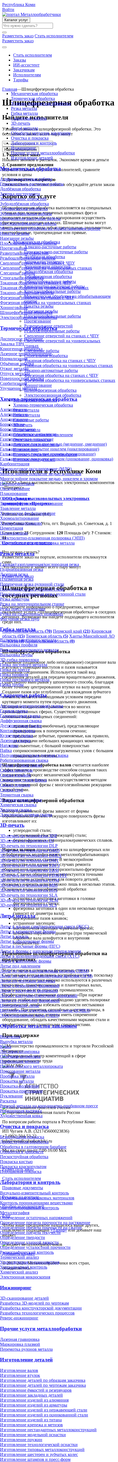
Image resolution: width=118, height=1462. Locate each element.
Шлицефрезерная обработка (26, 312)
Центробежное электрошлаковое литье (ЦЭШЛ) (45, 1010)
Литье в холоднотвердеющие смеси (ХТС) (39, 956)
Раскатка (8, 1101)
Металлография (14, 1212)
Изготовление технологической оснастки (39, 1444)
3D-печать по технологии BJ (27, 840)
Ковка (5, 1046)
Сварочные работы (29, 118)
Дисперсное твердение (21, 339)
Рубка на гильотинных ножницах (31, 614)
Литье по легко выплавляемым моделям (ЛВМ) (44, 971)
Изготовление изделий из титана (31, 1419)
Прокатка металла (17, 1081)
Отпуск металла (15, 373)
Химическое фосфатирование (27, 513)
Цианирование (14, 533)
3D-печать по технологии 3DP (28, 835)
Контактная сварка (17, 730)
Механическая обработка (34, 93)
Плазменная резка (16, 579)
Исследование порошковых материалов (37, 1198)
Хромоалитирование (19, 518)
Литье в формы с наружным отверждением (40, 951)
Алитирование (14, 414)
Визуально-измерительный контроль (34, 1193)
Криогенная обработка (21, 348)
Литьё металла (24, 128)
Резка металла (24, 108)
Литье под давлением (20, 966)
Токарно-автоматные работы (27, 292)
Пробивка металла (17, 1076)
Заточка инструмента (20, 193)
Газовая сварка (14, 710)
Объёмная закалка (17, 363)
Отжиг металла (14, 368)
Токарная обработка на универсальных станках (44, 287)
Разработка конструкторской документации (41, 1308)
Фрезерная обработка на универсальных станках (45, 302)
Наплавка (9, 745)
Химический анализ (19, 1272)
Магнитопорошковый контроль (29, 1207)
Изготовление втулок (20, 1375)
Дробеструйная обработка (24, 1141)
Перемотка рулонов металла (26, 1349)
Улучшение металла (18, 388)
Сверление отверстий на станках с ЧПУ (37, 263)
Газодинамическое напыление (28, 434)
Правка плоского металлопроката (31, 1066)
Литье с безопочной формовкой (29, 985)
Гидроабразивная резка (21, 569)
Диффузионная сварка (21, 720)
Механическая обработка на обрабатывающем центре (50, 228)
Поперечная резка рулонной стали (32, 584)
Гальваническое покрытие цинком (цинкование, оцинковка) (56, 459)
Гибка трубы (12, 684)
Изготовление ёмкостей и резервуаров (36, 1390)
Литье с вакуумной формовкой (29, 990)
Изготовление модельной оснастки (33, 1434)
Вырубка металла (16, 1041)
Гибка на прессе (15, 669)
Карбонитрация (14, 464)
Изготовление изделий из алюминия (34, 1400)
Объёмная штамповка (20, 1056)
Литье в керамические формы (28, 931)
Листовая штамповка (20, 1051)
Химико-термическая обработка (41, 103)
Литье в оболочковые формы (27, 941)
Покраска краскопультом (23, 1166)
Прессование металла (20, 1071)
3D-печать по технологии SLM (29, 900)
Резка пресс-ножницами (22, 609)
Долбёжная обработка (20, 189)
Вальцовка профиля (18, 645)
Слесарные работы (17, 273)
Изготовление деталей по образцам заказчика (42, 1380)
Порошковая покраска (20, 1171)
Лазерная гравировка (20, 1339)
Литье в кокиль (14, 936)
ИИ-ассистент (26, 65)
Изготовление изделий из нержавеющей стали (43, 1410)
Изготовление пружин (21, 1439)
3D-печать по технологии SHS (28, 890)
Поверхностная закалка (22, 378)
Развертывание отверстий (24, 253)
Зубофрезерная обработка (24, 208)
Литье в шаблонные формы (25, 961)
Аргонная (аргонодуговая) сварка (31, 706)
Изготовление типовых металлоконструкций (42, 1449)
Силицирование (15, 498)
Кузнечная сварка (16, 735)
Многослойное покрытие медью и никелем (40, 473)
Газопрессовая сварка (20, 715)
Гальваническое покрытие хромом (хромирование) (47, 454)
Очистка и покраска (30, 138)
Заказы (19, 60)
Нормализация (13, 358)
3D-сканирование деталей (24, 1298)
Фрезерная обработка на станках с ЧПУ (37, 297)
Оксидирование (15, 488)
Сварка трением (15, 785)
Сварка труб (11, 790)
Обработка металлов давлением (41, 133)
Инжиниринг (23, 148)
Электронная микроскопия (25, 1277)
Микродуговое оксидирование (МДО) (36, 468)
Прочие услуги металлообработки (43, 153)
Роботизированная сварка (24, 760)
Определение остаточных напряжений (36, 1217)
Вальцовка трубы (16, 654)
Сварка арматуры (16, 770)
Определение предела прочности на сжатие (41, 1227)
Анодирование (14, 419)
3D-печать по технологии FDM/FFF (33, 875)
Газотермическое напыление (27, 439)
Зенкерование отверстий (23, 198)
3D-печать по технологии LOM (29, 880)
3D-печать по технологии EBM (29, 870)
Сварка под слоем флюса (23, 780)
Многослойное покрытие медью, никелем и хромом (49, 478)
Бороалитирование (17, 429)
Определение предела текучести (30, 1232)
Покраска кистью (16, 1161)
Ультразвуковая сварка (21, 799)
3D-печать (20, 123)
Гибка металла (24, 113)
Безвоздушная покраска (22, 1137)
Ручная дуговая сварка (21, 765)
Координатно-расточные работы (30, 218)
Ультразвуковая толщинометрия (29, 1262)
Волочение (10, 1036)
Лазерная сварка (15, 740)
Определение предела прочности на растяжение (45, 1222)
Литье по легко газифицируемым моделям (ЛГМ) (46, 976)
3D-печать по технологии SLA (29, 895)
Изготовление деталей (32, 157)
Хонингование (14, 307)
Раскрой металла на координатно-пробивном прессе (49, 1106)
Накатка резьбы (14, 233)
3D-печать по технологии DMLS (30, 855)
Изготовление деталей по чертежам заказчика (43, 1385)
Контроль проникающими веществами (36, 1202)
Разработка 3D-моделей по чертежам (34, 1303)
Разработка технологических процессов (37, 1313)
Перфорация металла (19, 1061)
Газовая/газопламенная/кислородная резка (39, 564)
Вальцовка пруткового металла (29, 649)
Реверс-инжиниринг (19, 1318)
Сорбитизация (13, 383)
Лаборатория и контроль (34, 143)
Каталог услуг (16, 20)
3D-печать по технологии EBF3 (30, 865)
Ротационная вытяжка (21, 1110)
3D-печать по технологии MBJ (29, 885)
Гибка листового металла (23, 664)
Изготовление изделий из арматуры (33, 1405)
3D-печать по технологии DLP (29, 845)
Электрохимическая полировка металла (37, 543)
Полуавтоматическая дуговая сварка (34, 755)
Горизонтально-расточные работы (32, 184)
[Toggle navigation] (4, 47)
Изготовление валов (19, 1370)
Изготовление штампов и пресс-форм (35, 1459)
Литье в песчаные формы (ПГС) (30, 946)
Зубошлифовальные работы (26, 213)
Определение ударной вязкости (29, 1242)
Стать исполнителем (32, 55)
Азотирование (13, 409)
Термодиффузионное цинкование (31, 503)
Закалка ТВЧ (12, 343)
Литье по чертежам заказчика (27, 981)
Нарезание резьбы (17, 238)
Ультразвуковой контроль (23, 1267)
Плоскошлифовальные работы (28, 243)
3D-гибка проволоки (19, 659)
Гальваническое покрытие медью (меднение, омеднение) (53, 444)
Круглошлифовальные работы (28, 223)
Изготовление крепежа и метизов (31, 1424)
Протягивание (13, 248)
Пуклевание (11, 1096)
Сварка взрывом (15, 775)
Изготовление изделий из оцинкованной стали (44, 1415)
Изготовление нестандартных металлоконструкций (48, 1429)
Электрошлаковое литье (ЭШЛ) (29, 1015)
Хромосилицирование (21, 523)
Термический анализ (19, 1257)
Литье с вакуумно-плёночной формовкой (38, 995)
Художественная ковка (21, 1115)
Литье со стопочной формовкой (30, 1000)
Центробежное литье (19, 1005)
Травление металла (18, 508)
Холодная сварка (16, 809)
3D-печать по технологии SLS (28, 905)
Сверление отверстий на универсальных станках (46, 268)
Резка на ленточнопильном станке (32, 604)
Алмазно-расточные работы (26, 179)
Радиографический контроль (27, 1252)
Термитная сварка (16, 795)
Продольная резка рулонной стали (32, 589)
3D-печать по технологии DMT (29, 860)
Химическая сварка (18, 804)
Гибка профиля (14, 674)
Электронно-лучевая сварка (26, 814)
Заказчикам (24, 70)
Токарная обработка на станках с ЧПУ (36, 282)
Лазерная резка (14, 574)
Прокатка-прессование (21, 1091)
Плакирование (13, 493)
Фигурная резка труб (19, 618)
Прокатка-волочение (19, 1086)
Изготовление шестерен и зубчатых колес (39, 1454)
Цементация (11, 528)
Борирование (12, 424)
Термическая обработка (33, 98)
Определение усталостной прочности (35, 1247)
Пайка (6, 750)
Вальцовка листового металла (28, 640)
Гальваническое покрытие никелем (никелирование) (49, 449)
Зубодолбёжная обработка (24, 203)
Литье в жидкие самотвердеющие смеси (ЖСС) (44, 926)
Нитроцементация (17, 483)
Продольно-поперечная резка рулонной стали (43, 594)
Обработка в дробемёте (22, 1151)
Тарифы (20, 79)
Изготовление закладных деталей (31, 1395)
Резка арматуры (14, 599)
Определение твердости (22, 1237)
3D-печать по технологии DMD (30, 850)
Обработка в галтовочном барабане (33, 1146)
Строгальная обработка (22, 278)
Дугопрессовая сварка (20, 725)
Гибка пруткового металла (24, 679)
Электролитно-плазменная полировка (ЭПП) (42, 538)
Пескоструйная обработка (24, 1156)
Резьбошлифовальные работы (27, 258)
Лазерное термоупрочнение (26, 353)
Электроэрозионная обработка (28, 317)
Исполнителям (27, 75)
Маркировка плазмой (20, 1344)
